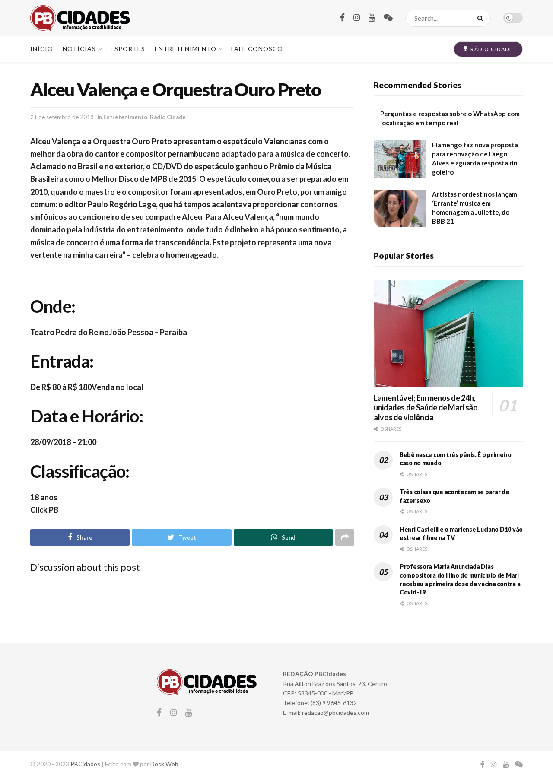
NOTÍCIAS (79, 48)
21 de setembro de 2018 (62, 117)
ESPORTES (128, 48)
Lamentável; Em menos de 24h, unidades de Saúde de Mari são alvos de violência (426, 407)
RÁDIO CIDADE (491, 49)
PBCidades (85, 764)
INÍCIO (41, 48)
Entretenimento (125, 117)
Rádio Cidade (168, 117)
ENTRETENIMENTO (185, 48)
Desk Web (164, 764)
